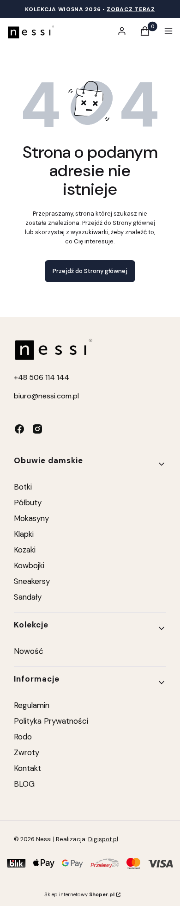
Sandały (28, 597)
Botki (23, 487)
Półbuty (28, 502)
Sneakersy (32, 581)
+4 (18, 377)
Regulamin (31, 705)
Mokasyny (31, 518)
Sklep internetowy (79, 894)
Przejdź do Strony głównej (90, 271)
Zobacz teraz (131, 9)
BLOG (24, 784)
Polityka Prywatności (51, 721)
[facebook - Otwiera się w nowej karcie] (19, 428)
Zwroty (26, 752)
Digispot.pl (103, 839)
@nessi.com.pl (55, 396)
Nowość (28, 651)
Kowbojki (29, 565)
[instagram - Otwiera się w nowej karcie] (37, 428)
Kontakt (27, 768)
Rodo (23, 737)
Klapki (24, 534)
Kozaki (25, 550)
